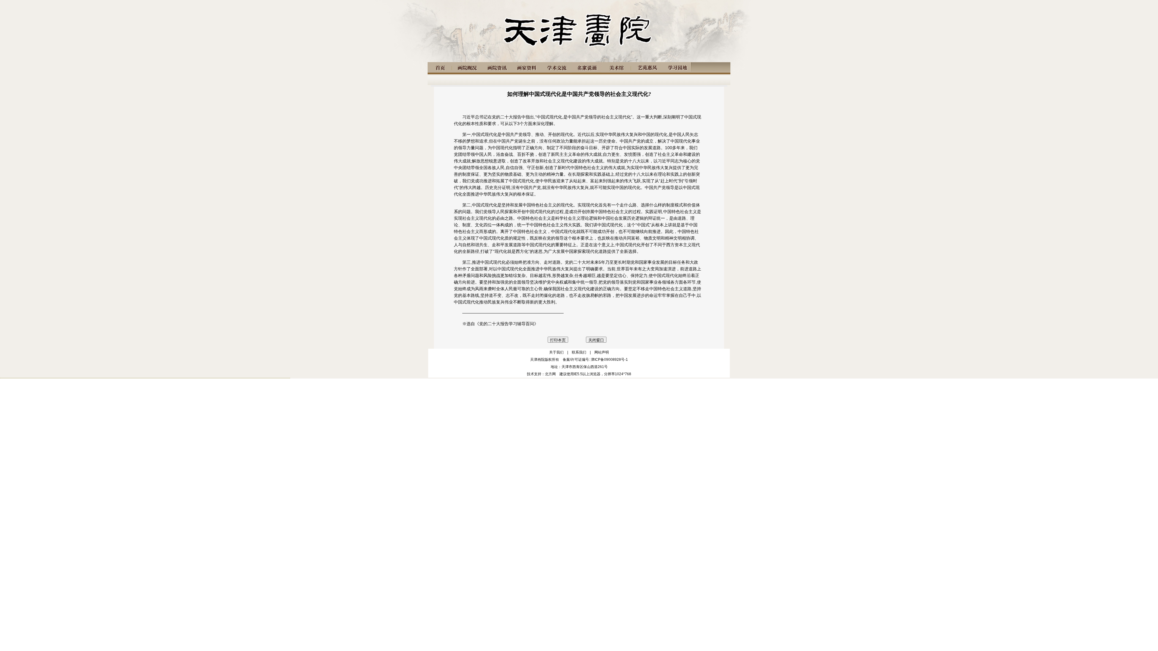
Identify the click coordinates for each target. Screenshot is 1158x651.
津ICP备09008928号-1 (609, 359)
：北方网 (548, 374)
